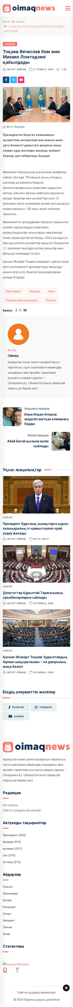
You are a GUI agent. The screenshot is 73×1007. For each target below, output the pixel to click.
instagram (45, 707)
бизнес (51, 300)
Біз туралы (10, 805)
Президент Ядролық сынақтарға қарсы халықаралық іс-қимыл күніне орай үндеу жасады (35, 528)
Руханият (9, 907)
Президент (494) (14, 835)
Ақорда (35, 291)
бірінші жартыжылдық (22, 300)
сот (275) (9, 855)
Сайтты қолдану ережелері (22, 810)
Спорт (7, 913)
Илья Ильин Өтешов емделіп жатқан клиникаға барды (46, 419)
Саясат (20, 21)
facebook (18, 707)
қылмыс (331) (12, 848)
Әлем (6, 934)
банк (51, 291)
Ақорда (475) (12, 842)
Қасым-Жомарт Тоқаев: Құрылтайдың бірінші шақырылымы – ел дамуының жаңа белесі (35, 661)
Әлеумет (9, 920)
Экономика (10, 893)
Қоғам (7, 900)
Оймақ (21, 69)
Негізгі (7, 21)
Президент (13, 291)
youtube (19, 716)
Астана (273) (12, 862)
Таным (7, 927)
